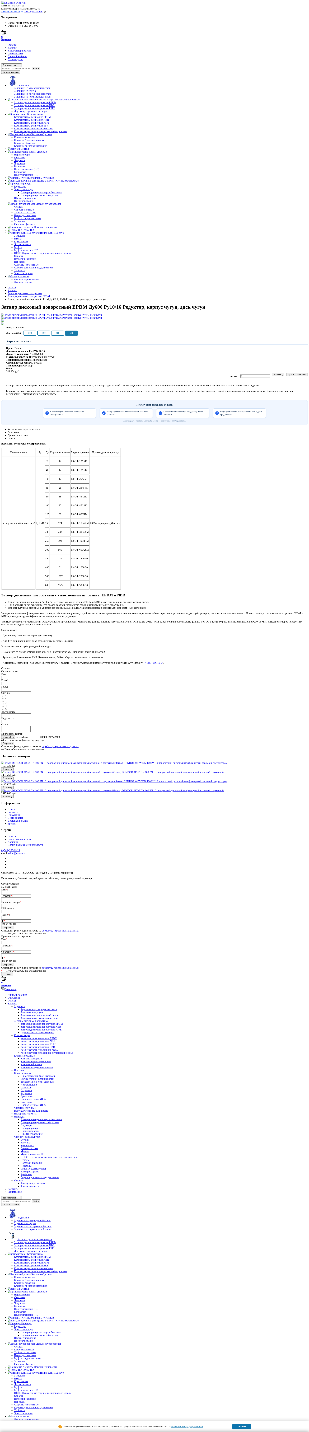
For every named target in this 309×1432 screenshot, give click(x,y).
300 (30, 333)
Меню (9, 974)
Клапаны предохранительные (30, 146)
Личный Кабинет (17, 56)
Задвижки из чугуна (25, 90)
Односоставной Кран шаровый (38, 1076)
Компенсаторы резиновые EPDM (32, 117)
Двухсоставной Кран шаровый (37, 1078)
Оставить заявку (11, 72)
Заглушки (19, 221)
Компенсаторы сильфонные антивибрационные (40, 131)
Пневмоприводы (23, 201)
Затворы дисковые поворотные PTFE (34, 108)
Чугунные (19, 163)
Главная (12, 44)
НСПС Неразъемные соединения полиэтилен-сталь (42, 253)
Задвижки (19, 1006)
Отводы (18, 256)
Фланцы (18, 206)
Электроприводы (23, 189)
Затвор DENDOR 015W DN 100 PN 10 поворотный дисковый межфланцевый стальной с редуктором (171, 763)
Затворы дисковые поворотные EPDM (35, 102)
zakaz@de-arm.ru (33, 11)
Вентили (19, 1070)
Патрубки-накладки (25, 258)
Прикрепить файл (50, 736)
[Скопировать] (23, 5)
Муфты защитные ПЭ (26, 250)
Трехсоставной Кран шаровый (37, 1081)
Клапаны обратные (24, 143)
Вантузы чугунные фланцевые (31, 1110)
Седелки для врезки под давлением (33, 267)
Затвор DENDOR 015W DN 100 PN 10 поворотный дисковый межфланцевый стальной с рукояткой (169, 772)
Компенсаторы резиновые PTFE (32, 122)
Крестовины (21, 241)
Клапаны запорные (24, 137)
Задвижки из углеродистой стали (32, 88)
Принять (242, 1426)
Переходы (19, 261)
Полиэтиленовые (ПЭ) (26, 169)
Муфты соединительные (27, 218)
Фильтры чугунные (25, 1107)
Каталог (12, 47)
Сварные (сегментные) (26, 264)
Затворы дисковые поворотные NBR (34, 105)
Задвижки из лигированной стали (33, 93)
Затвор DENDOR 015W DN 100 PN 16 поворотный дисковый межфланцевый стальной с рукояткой (169, 790)
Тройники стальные (25, 212)
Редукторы (20, 186)
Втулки (18, 238)
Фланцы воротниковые (27, 279)
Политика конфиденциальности (25, 844)
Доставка (13, 842)
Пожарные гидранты (25, 1113)
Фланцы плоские (23, 282)
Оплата (12, 836)
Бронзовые (20, 166)
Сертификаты (15, 53)
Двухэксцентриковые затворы (30, 111)
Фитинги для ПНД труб (27, 1136)
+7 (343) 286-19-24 (153, 662)
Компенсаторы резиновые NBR (31, 119)
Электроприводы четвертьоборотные (41, 192)
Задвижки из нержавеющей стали (32, 96)
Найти (36, 68)
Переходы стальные (25, 215)
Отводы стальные (24, 209)
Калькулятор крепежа (19, 50)
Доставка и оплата (18, 820)
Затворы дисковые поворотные (31, 1021)
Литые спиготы (22, 244)
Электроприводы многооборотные (40, 195)
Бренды (12, 823)
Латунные (19, 160)
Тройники (19, 270)
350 (44, 333)
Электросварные (23, 273)
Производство (15, 59)
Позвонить (10, 989)
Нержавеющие (22, 154)
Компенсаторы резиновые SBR (31, 125)
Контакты (13, 812)
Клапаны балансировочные (29, 140)
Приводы (19, 1116)
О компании (14, 815)
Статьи (11, 809)
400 (57, 333)
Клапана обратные (24, 1055)
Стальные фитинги (24, 224)
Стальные (19, 157)
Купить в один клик (297, 374)
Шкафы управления (25, 198)
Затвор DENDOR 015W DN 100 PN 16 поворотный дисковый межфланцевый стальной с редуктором (171, 781)
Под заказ (234, 376)
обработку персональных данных (60, 746)
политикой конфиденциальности (187, 1426)
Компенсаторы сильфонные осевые (33, 128)
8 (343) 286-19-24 (10, 850)
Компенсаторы (22, 1035)
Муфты (18, 247)
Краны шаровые (23, 1073)
